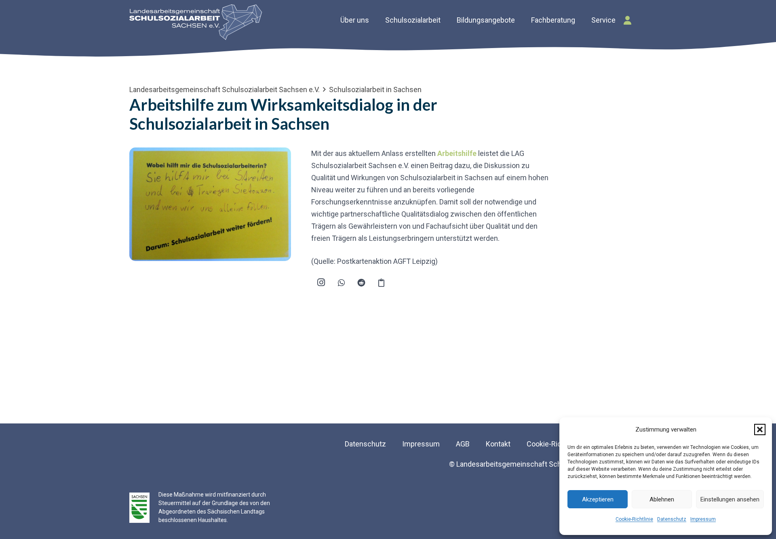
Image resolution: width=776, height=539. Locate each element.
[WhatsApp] (341, 283)
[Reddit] (361, 283)
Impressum (703, 519)
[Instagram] (321, 283)
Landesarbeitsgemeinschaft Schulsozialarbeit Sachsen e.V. (224, 89)
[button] (760, 429)
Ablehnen (661, 499)
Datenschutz (671, 519)
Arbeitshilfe (457, 153)
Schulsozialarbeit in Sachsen (375, 89)
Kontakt (498, 444)
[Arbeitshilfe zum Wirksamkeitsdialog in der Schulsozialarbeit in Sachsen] (210, 153)
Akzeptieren (598, 499)
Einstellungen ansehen (729, 499)
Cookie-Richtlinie (634, 519)
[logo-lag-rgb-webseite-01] (195, 22)
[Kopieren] (381, 283)
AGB (463, 444)
